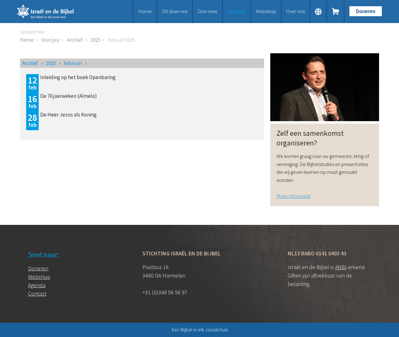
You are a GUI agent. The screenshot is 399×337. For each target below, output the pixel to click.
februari (73, 63)
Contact (37, 293)
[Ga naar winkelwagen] (335, 11)
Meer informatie (293, 195)
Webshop (266, 11)
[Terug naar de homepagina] (53, 11)
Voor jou (237, 11)
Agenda (37, 285)
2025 (95, 39)
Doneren (365, 11)
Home (145, 11)
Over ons (295, 11)
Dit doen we (175, 11)
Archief (75, 39)
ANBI (341, 267)
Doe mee (208, 11)
